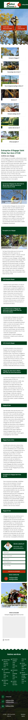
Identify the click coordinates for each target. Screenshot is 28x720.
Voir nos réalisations (7, 27)
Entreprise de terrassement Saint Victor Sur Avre (6, 673)
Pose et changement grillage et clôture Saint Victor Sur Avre (24, 678)
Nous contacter (21, 27)
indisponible (13, 578)
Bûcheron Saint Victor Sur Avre (6, 683)
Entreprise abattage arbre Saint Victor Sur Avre (15, 663)
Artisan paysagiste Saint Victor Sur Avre (24, 667)
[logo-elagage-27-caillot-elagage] (10, 5)
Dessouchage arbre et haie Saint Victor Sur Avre (6, 663)
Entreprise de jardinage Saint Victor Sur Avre (15, 674)
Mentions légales (23, 715)
